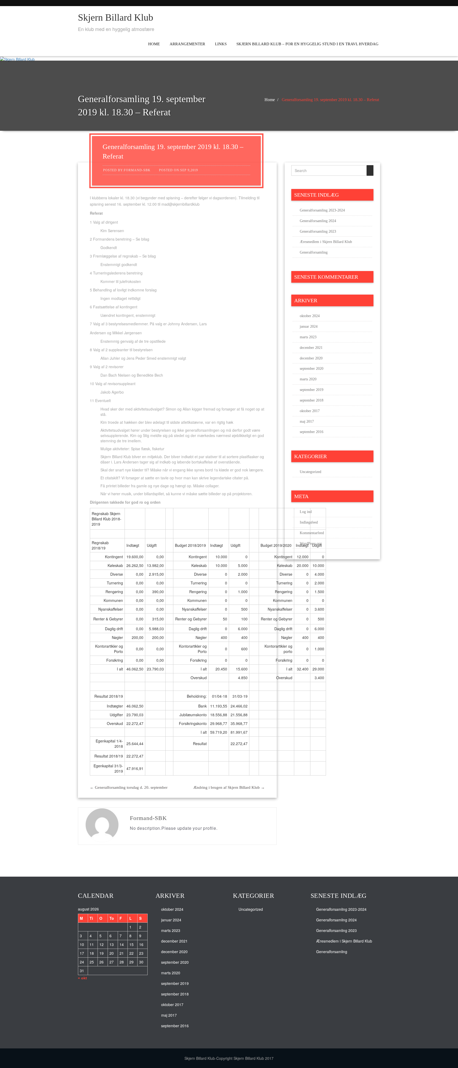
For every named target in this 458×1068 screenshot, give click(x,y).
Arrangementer (187, 44)
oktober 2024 (310, 316)
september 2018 (311, 400)
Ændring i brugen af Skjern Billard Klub (229, 787)
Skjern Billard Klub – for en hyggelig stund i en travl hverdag (307, 44)
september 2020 (311, 369)
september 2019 (311, 390)
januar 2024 (309, 326)
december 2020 (311, 358)
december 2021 (311, 348)
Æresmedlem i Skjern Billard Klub (326, 242)
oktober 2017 (310, 411)
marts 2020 (308, 379)
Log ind (306, 512)
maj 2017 (307, 421)
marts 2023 (308, 337)
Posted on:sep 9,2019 (178, 170)
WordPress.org (311, 544)
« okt (82, 978)
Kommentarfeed (312, 533)
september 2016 (311, 432)
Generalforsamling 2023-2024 (322, 210)
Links (221, 44)
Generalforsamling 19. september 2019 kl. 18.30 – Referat (330, 99)
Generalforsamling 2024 (318, 221)
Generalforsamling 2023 (318, 231)
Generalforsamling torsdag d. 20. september (129, 787)
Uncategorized (310, 472)
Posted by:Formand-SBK (127, 170)
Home (154, 44)
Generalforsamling (314, 252)
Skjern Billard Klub (115, 17)
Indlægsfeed (309, 522)
